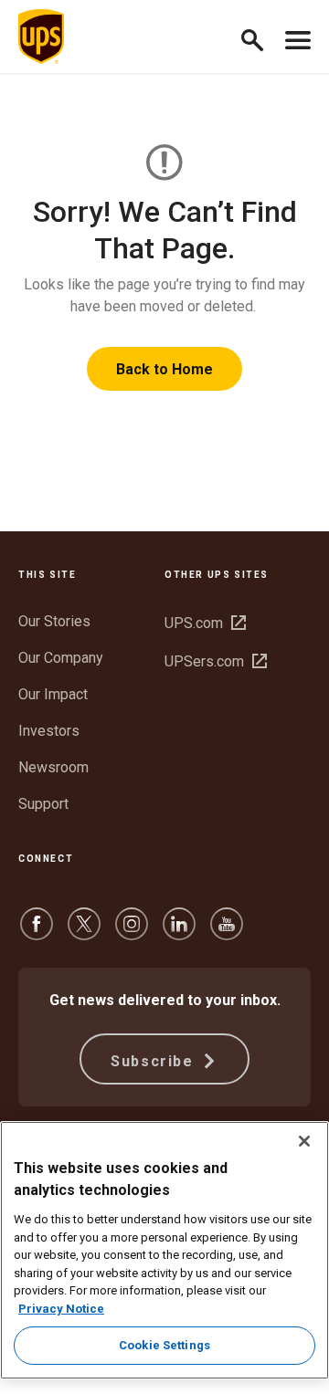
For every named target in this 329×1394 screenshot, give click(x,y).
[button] (260, 37)
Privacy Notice (61, 1308)
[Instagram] (131, 932)
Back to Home (164, 369)
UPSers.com (215, 661)
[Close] (304, 1141)
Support (43, 803)
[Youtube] (226, 932)
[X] (84, 932)
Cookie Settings (164, 1345)
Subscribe (154, 1061)
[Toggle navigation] (298, 36)
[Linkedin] (179, 932)
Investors (49, 730)
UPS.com (205, 623)
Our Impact (53, 694)
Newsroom (53, 767)
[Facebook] (36, 932)
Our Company (60, 657)
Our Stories (54, 621)
